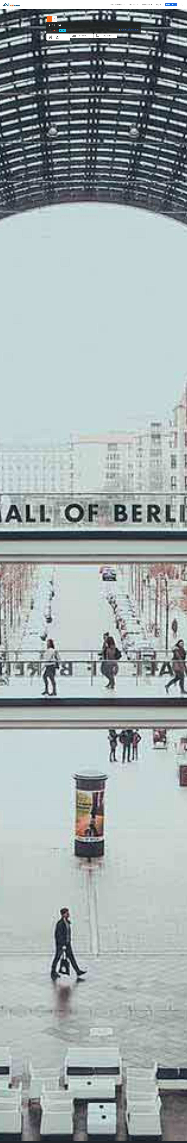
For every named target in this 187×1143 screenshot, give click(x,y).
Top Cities (132, 5)
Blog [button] (157, 5)
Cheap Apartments (116, 5)
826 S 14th (55, 25)
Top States (146, 5)
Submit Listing (171, 4)
